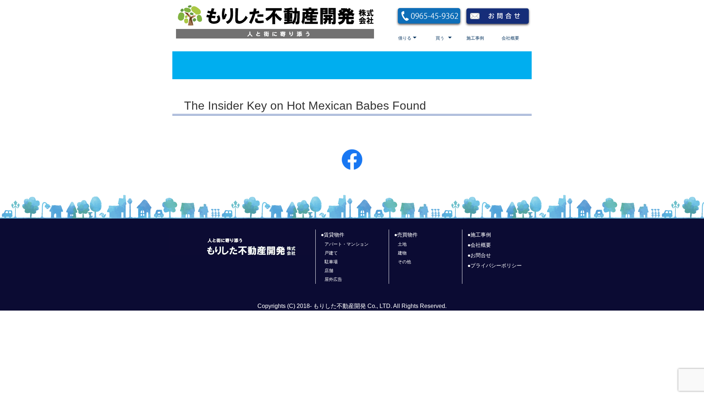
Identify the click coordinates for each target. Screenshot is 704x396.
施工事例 (475, 38)
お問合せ (480, 255)
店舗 (328, 270)
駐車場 (331, 261)
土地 (402, 244)
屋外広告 (333, 279)
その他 (404, 261)
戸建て (331, 253)
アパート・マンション (346, 244)
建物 (402, 253)
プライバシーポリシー (496, 265)
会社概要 (510, 38)
